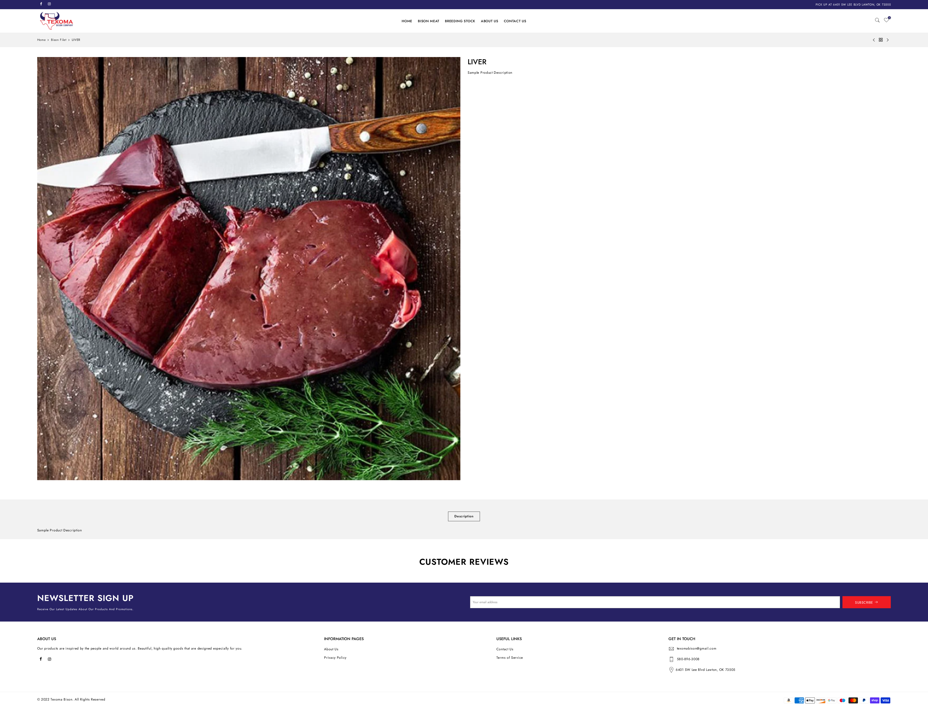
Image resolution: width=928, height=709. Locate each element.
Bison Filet (58, 40)
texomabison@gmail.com (697, 648)
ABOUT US (489, 21)
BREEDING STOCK (460, 21)
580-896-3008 (688, 659)
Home (41, 40)
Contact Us (505, 649)
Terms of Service (509, 657)
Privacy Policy (335, 657)
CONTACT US (515, 21)
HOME (407, 21)
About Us (331, 649)
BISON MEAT (428, 21)
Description (464, 516)
